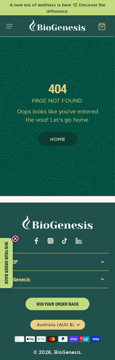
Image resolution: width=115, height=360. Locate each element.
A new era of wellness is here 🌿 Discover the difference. (57, 8)
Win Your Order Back (57, 304)
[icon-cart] (102, 26)
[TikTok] (64, 241)
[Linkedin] (78, 241)
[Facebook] (36, 241)
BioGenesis (67, 352)
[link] (57, 139)
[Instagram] (50, 241)
